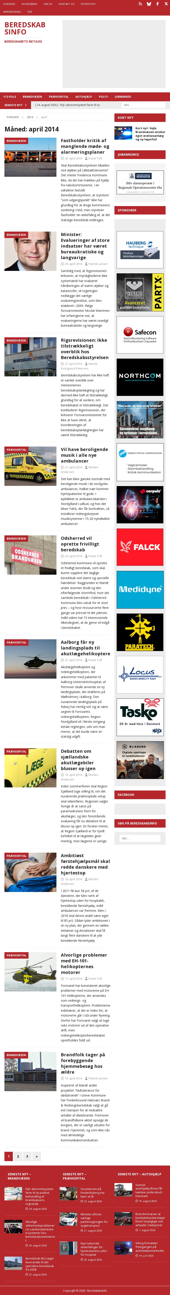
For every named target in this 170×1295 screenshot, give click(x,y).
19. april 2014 (73, 775)
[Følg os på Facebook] (157, 4)
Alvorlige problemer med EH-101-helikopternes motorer (84, 963)
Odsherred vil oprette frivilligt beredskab (80, 544)
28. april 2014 (73, 264)
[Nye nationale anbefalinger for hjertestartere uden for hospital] (68, 1248)
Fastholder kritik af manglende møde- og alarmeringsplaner (85, 146)
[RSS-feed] (140, 4)
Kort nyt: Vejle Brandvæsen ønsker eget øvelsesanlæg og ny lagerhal (150, 133)
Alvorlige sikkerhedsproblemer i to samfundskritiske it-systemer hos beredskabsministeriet (40, 1231)
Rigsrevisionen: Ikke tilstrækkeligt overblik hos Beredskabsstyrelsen (85, 348)
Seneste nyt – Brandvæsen (19, 1176)
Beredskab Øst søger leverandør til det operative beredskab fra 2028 (39, 1264)
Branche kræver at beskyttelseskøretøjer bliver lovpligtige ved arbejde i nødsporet (150, 1219)
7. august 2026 (147, 1230)
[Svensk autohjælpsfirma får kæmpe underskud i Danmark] (123, 1189)
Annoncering (12, 11)
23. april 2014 (73, 660)
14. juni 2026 (146, 1255)
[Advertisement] (117, 53)
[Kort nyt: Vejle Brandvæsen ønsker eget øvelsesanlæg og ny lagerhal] (123, 133)
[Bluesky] (149, 4)
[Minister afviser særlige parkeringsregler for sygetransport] (68, 1219)
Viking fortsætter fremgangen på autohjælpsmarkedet (149, 1247)
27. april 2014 (73, 364)
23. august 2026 (38, 1274)
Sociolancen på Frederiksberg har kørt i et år (93, 1192)
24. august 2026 (38, 1208)
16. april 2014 (73, 1078)
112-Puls (9, 97)
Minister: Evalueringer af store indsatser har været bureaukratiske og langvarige (85, 245)
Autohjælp (83, 97)
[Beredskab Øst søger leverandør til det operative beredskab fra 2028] (13, 1263)
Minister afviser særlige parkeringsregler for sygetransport (94, 1219)
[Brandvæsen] (30, 157)
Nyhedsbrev (29, 4)
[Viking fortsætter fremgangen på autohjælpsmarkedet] (123, 1248)
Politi (103, 97)
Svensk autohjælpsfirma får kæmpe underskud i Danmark (148, 1190)
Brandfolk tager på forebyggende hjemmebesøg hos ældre (83, 1063)
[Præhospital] (30, 466)
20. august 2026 (93, 1259)
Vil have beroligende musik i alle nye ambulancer (84, 455)
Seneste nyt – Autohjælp (139, 1174)
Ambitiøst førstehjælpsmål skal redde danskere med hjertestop (85, 864)
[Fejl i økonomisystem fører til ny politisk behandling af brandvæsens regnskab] (13, 1193)
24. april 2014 (73, 556)
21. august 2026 (93, 1230)
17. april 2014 (73, 979)
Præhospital (59, 97)
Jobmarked (123, 97)
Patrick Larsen (98, 264)
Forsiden (9, 4)
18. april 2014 (73, 879)
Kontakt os (66, 4)
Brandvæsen (32, 97)
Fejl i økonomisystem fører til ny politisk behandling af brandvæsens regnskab (39, 1196)
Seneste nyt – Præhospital (74, 1176)
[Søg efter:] (143, 105)
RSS (30, 11)
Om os (48, 4)
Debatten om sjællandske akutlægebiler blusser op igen (78, 759)
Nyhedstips (88, 4)
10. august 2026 (148, 1201)
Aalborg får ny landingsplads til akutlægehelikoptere (85, 648)
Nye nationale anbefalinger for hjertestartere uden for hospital (94, 1249)
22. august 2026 (93, 1201)
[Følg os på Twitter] (166, 4)
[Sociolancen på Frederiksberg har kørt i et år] (68, 1193)
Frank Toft (95, 158)
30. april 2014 (73, 158)
